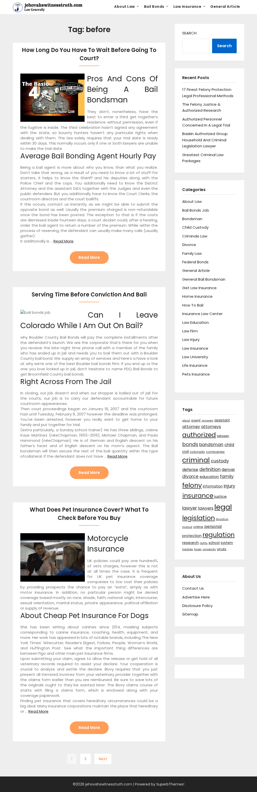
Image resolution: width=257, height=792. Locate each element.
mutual (187, 527)
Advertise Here (196, 597)
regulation (219, 534)
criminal (196, 460)
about (186, 420)
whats (221, 549)
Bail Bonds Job (195, 210)
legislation (198, 517)
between (223, 436)
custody (220, 461)
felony (192, 485)
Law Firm (190, 331)
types (198, 549)
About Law (124, 6)
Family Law (192, 253)
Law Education (195, 322)
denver (228, 469)
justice (220, 496)
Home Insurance (197, 296)
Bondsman (192, 218)
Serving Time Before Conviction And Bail (89, 294)
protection (192, 535)
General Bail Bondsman (203, 279)
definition (210, 469)
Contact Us (193, 588)
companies (215, 452)
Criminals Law (194, 236)
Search (189, 33)
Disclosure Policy (197, 605)
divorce (190, 476)
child (229, 445)
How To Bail (192, 305)
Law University (195, 356)
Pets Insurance (196, 374)
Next (103, 758)
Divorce (189, 244)
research (190, 542)
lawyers (205, 508)
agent (196, 420)
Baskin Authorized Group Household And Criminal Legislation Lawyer (205, 140)
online (198, 526)
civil (185, 451)
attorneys (211, 427)
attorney (191, 427)
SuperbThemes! (170, 784)
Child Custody (195, 227)
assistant (222, 420)
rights (204, 543)
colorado (197, 452)
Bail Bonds (154, 6)
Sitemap (190, 614)
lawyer (189, 508)
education (209, 476)
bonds (190, 444)
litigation (222, 519)
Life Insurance (195, 365)
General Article (225, 6)
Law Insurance (187, 6)
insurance (197, 495)
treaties (187, 549)
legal (223, 507)
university (209, 549)
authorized (199, 435)
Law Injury (191, 339)
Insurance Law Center (202, 313)
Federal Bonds (195, 262)
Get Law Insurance (199, 287)
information (213, 486)
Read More (63, 241)
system (227, 542)
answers (207, 420)
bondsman (211, 445)
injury (229, 486)
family (227, 476)
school (214, 542)
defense (190, 469)
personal (213, 526)
